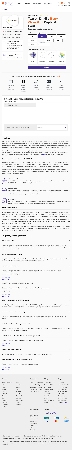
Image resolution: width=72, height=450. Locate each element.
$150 (32, 40)
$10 (32, 36)
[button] (20, 105)
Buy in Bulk (47, 3)
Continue (46, 67)
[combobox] (50, 127)
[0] (68, 2)
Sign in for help (6, 277)
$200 (48, 40)
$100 (61, 36)
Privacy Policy (7, 438)
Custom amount (42, 42)
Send (18, 3)
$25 (42, 36)
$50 (52, 36)
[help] (59, 76)
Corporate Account (17, 57)
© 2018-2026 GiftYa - (9, 436)
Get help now (5, 279)
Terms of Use (16, 438)
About (43, 154)
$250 (58, 40)
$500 (32, 44)
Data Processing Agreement (30, 438)
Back (5, 9)
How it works (37, 3)
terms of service (60, 443)
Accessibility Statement (46, 438)
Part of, (38, 436)
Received (27, 3)
